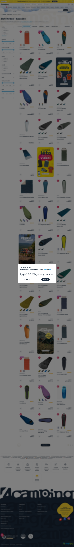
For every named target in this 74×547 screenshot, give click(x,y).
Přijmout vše (45, 279)
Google (50, 269)
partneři (45, 269)
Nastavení (28, 279)
